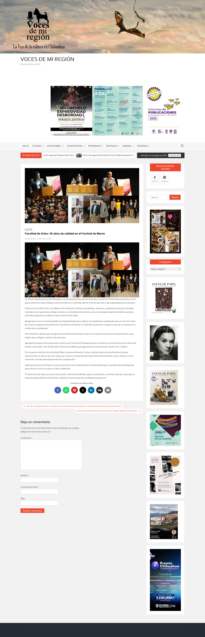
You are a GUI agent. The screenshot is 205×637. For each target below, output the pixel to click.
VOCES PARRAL (54, 146)
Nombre (24, 475)
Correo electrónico (29, 487)
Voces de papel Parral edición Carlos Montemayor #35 (75, 155)
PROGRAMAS (94, 146)
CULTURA (36, 146)
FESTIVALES (111, 146)
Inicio (26, 146)
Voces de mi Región (47, 59)
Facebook (155, 181)
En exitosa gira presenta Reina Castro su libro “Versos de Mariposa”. (107, 411)
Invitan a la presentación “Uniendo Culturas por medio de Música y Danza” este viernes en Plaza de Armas (73, 406)
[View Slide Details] (117, 111)
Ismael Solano (30, 239)
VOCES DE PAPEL (75, 146)
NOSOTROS (142, 146)
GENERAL (127, 146)
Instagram (164, 181)
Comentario (26, 438)
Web (22, 498)
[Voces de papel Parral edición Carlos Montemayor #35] (46, 155)
